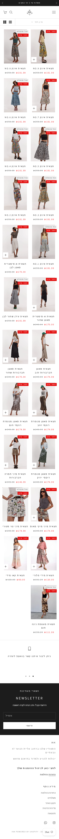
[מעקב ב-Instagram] (54, 822)
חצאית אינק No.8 (15, 68)
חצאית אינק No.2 (15, 215)
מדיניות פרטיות (49, 808)
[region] (29, 659)
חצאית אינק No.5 (43, 166)
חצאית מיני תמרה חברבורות (15, 476)
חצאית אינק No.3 (43, 215)
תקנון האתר (50, 803)
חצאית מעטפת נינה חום (43, 626)
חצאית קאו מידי (15, 575)
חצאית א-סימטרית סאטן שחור (44, 318)
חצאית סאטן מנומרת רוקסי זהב (43, 423)
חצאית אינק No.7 (43, 117)
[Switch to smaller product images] (4, 22)
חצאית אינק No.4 (15, 166)
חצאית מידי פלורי (43, 575)
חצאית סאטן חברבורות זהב (43, 371)
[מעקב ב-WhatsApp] (45, 822)
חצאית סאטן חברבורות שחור (15, 371)
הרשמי (29, 725)
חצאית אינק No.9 (43, 68)
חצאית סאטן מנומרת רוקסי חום (15, 423)
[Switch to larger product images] (10, 22)
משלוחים (52, 798)
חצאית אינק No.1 (43, 264)
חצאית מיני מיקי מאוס (43, 526)
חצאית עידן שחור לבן (15, 316)
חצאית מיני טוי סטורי (15, 526)
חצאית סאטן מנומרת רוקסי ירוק (43, 476)
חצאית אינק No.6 (15, 117)
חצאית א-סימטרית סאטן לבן (15, 266)
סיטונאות (52, 813)
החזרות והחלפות (48, 792)
